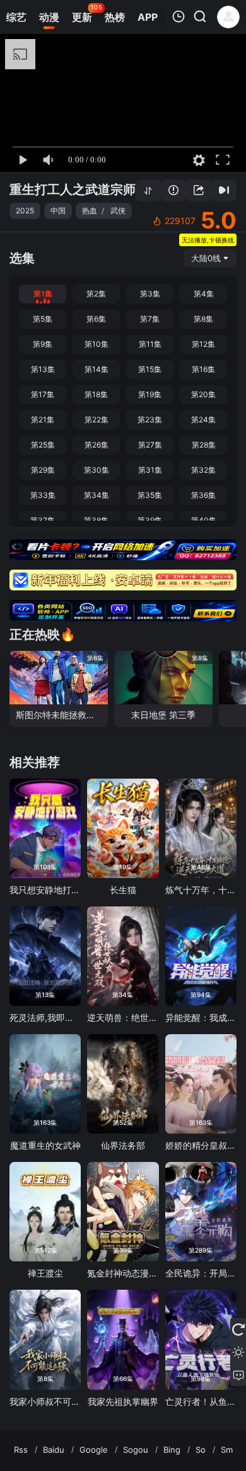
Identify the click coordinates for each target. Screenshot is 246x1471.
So (201, 1450)
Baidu (53, 1450)
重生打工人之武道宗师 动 (80, 189)
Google (93, 1450)
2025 (25, 210)
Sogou (135, 1450)
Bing (171, 1450)
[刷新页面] (238, 1329)
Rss (21, 1450)
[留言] (238, 1374)
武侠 (118, 210)
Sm (227, 1450)
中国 (58, 210)
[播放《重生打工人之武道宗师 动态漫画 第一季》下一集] (224, 190)
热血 (89, 210)
